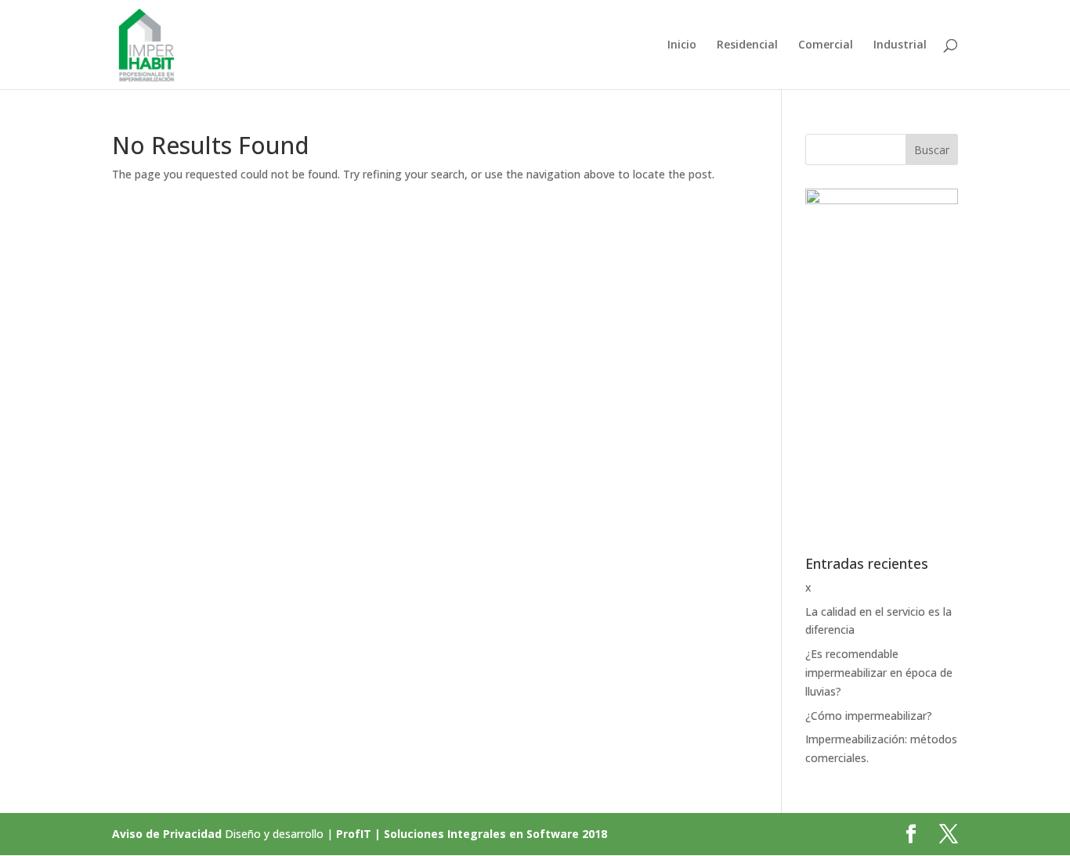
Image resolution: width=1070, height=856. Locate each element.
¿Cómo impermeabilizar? (868, 715)
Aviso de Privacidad (167, 833)
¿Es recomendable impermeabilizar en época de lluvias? (879, 672)
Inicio (681, 45)
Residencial (747, 45)
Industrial (900, 45)
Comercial (825, 45)
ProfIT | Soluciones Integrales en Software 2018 (471, 833)
